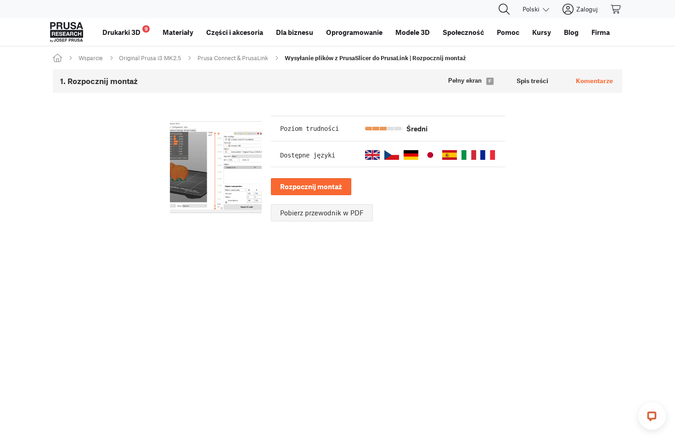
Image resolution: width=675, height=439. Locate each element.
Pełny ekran (465, 80)
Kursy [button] (541, 32)
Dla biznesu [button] (294, 32)
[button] (372, 155)
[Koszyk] (616, 9)
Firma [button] (600, 32)
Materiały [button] (178, 32)
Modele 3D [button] (412, 32)
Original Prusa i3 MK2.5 (150, 58)
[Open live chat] (652, 416)
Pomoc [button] (508, 32)
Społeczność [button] (463, 32)
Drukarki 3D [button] (125, 31)
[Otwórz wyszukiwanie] (504, 9)
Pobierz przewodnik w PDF (322, 212)
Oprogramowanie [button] (354, 32)
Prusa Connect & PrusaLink (232, 58)
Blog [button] (571, 32)
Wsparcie (91, 58)
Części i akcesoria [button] (234, 32)
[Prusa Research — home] (67, 32)
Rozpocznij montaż (311, 186)
